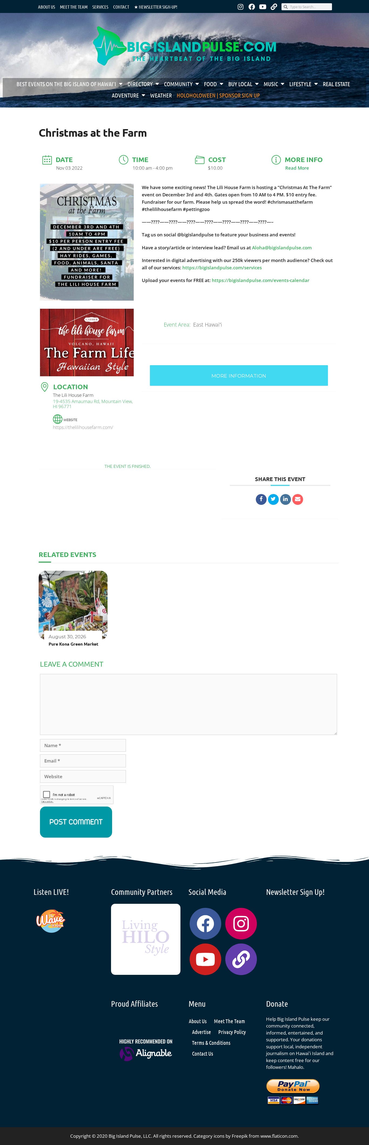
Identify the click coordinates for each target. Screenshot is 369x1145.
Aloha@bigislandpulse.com (282, 247)
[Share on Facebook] (261, 499)
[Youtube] (263, 7)
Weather (161, 95)
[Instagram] (240, 7)
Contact (121, 6)
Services (100, 6)
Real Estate (336, 83)
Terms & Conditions (211, 1042)
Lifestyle (300, 83)
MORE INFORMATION (239, 376)
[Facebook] (252, 7)
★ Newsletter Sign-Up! (155, 6)
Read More (297, 168)
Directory (140, 83)
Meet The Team (229, 1021)
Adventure (125, 95)
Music (271, 83)
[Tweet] (273, 499)
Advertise (201, 1032)
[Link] (274, 7)
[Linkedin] (285, 499)
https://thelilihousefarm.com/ (83, 427)
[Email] (297, 499)
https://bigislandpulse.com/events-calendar (260, 280)
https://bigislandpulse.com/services (222, 267)
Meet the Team (74, 6)
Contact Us (202, 1053)
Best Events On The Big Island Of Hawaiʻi (66, 83)
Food (210, 83)
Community (178, 83)
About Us (46, 6)
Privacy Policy (232, 1032)
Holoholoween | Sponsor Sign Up (218, 95)
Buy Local (240, 83)
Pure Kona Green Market (73, 644)
